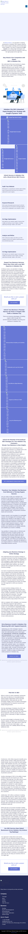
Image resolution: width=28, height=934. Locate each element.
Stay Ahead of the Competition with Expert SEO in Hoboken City (14, 59)
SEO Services (23, 931)
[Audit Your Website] (4, 182)
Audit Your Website (8, 186)
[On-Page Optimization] (4, 215)
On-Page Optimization (9, 219)
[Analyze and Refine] (4, 231)
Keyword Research (8, 203)
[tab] (14, 117)
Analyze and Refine (8, 235)
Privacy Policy (14, 932)
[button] (26, 6)
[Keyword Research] (4, 199)
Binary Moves (8, 42)
